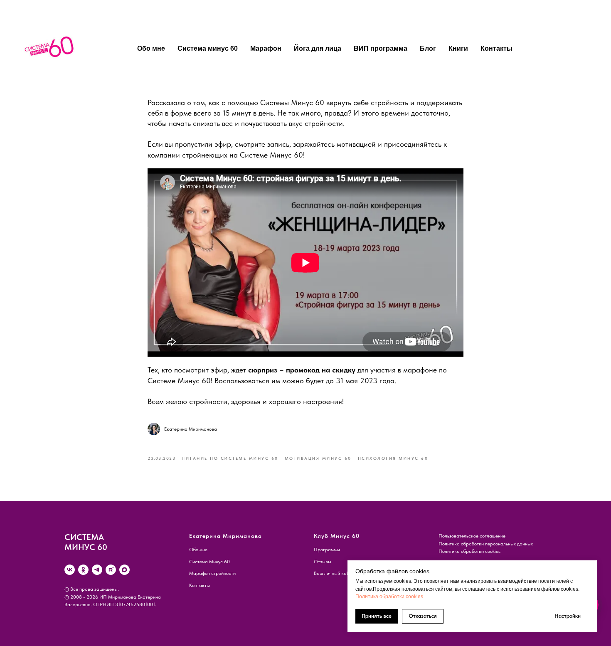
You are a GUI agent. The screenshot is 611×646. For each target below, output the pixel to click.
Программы (327, 549)
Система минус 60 (207, 48)
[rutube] (111, 570)
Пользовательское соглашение (472, 536)
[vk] (69, 570)
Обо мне (151, 48)
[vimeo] (586, 48)
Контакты (496, 48)
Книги (458, 48)
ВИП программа (380, 48)
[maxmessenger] (124, 570)
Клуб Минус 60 (337, 536)
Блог (428, 48)
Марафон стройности (212, 573)
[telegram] (97, 570)
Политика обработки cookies (389, 596)
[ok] (83, 570)
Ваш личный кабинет (336, 573)
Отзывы (322, 562)
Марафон (265, 48)
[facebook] (531, 48)
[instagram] (568, 48)
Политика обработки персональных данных (486, 544)
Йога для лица (317, 48)
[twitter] (549, 48)
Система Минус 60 (209, 562)
